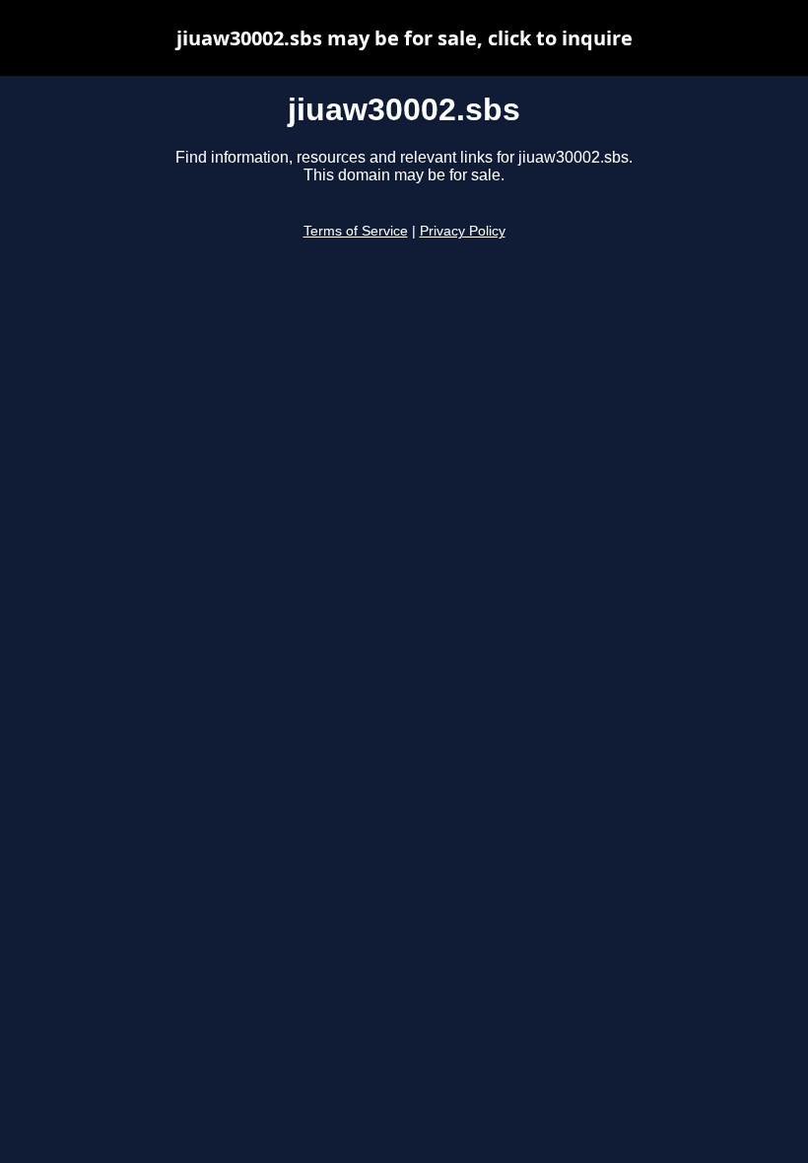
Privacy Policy (462, 231)
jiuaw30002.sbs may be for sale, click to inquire (404, 38)
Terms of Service (355, 231)
